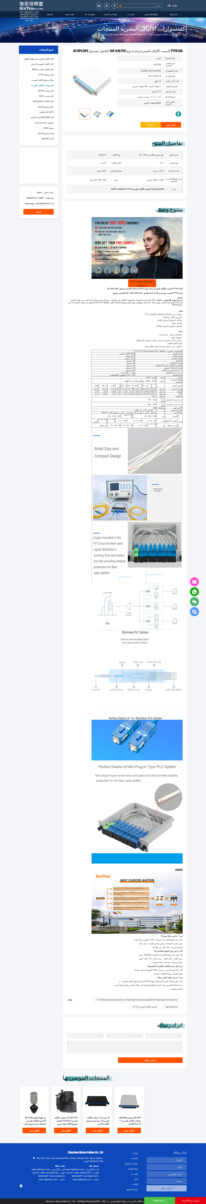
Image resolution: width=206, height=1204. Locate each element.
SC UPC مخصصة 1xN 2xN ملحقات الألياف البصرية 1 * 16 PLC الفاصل (130, 1121)
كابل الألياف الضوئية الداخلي (42, 64)
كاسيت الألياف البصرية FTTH (145, 1007)
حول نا (135, 1153)
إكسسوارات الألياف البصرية (166, 34)
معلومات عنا (90, 14)
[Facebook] (114, 6)
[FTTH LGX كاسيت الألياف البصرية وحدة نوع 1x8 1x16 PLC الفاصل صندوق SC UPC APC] (34, 1101)
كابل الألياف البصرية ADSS (43, 69)
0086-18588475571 (35, 198)
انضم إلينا (173, 14)
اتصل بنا (131, 14)
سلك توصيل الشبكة (46, 107)
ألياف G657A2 (48, 139)
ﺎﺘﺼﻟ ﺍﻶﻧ (151, 125)
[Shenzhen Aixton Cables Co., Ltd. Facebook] (178, 114)
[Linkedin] (99, 6)
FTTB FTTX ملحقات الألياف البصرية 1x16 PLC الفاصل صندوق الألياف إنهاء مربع (66, 1121)
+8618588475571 (43, 204)
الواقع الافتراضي (151, 14)
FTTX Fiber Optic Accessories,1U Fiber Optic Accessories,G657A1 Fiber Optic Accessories (137, 1000)
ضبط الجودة (133, 1168)
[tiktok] (106, 6)
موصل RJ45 (48, 128)
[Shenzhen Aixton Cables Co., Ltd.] (31, 5)
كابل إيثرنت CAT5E (46, 91)
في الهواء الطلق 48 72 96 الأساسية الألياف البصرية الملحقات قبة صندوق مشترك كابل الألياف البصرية (34, 1121)
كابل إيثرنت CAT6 (46, 96)
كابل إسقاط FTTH (46, 75)
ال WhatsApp (159, 1200)
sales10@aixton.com (74, 1169)
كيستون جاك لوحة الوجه (44, 123)
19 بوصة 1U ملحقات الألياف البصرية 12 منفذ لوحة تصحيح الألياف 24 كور (97, 1121)
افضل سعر (170, 125)
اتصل (38, 211)
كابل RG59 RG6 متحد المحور (42, 117)
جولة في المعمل (110, 14)
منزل (184, 34)
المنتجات (49, 14)
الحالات (135, 1184)
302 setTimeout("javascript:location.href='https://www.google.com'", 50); (29, 16)
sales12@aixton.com (41, 1169)
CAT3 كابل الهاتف (46, 112)
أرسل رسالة (150, 1060)
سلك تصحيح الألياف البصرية (42, 80)
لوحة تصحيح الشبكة (46, 133)
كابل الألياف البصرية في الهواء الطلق (39, 59)
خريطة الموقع (132, 1189)
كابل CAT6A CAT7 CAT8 (43, 101)
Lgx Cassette (172, 1007)
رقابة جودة (69, 14)
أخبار (136, 1179)
